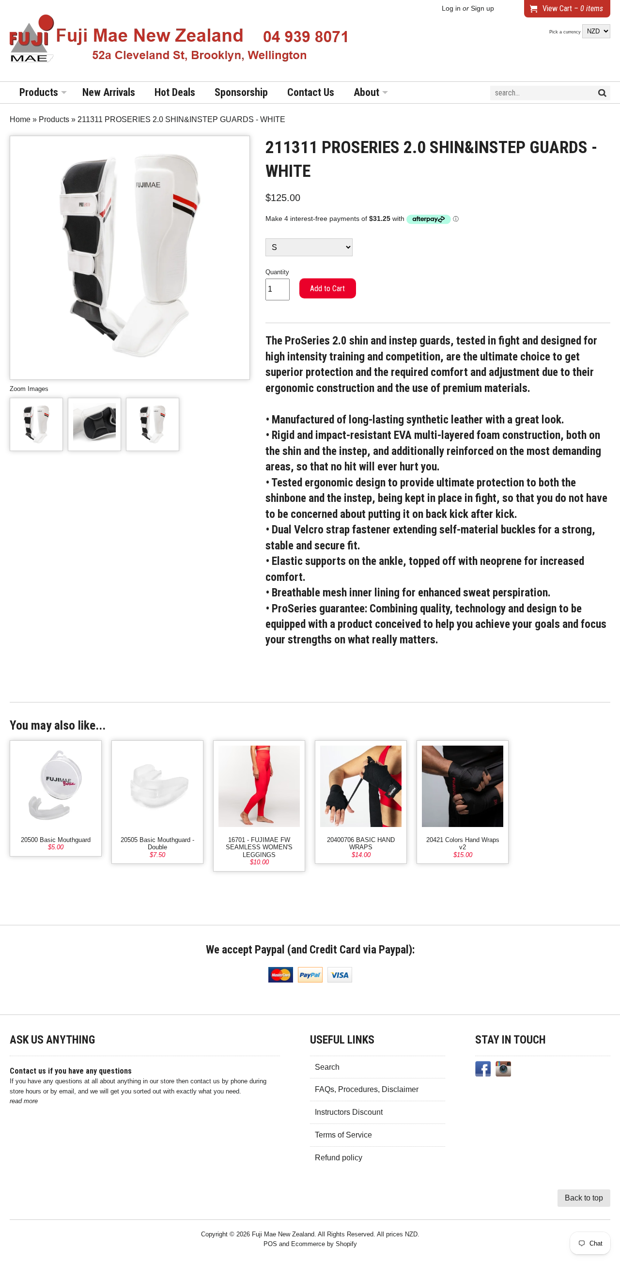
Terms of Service (343, 1135)
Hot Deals (175, 92)
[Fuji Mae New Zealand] (179, 41)
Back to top (584, 1198)
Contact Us (310, 92)
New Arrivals (108, 92)
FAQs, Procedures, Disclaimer (366, 1089)
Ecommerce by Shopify (324, 1244)
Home (20, 119)
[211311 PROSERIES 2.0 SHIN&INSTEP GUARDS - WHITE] (36, 424)
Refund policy (338, 1158)
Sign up (482, 8)
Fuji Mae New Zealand (283, 1234)
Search (327, 1067)
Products (38, 92)
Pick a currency (565, 32)
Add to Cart (327, 288)
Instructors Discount (349, 1112)
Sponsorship (241, 92)
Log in (451, 8)
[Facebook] (483, 1070)
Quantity (277, 272)
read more (24, 1101)
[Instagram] (503, 1070)
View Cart (572, 8)
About (366, 92)
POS (270, 1244)
